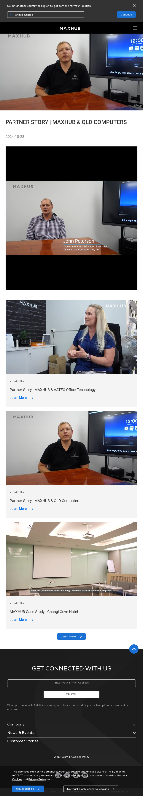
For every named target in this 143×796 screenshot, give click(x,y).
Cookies (17, 779)
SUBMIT (71, 694)
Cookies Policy (80, 757)
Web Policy (61, 757)
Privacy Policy (37, 779)
